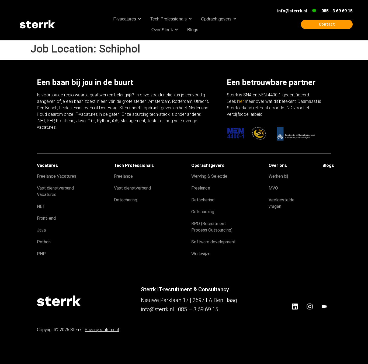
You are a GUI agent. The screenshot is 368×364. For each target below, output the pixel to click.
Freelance (123, 176)
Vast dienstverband (132, 188)
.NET (41, 120)
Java (81, 120)
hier (240, 101)
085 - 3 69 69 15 (337, 10)
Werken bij (278, 176)
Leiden (65, 107)
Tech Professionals (134, 165)
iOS (115, 120)
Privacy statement (102, 329)
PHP (50, 120)
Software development (213, 241)
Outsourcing (202, 211)
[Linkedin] (294, 306)
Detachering (125, 199)
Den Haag (108, 107)
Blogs (328, 165)
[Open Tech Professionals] (190, 19)
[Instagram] (309, 306)
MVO (273, 188)
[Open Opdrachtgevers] (235, 19)
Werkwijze (200, 253)
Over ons (278, 165)
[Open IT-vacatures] (139, 19)
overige (190, 120)
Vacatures (47, 165)
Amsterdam (159, 101)
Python (103, 120)
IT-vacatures (86, 114)
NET (41, 206)
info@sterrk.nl (292, 10)
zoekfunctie (161, 94)
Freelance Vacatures (56, 176)
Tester (153, 120)
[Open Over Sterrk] (176, 29)
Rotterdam (182, 101)
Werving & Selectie (209, 176)
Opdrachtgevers (207, 165)
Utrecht (201, 101)
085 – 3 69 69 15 (198, 309)
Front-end (65, 120)
